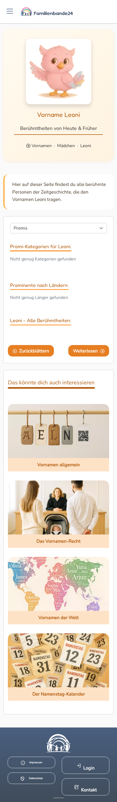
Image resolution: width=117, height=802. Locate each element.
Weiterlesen (85, 351)
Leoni (85, 146)
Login (89, 768)
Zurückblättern (34, 351)
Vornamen (42, 146)
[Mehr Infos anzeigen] (58, 798)
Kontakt (89, 790)
